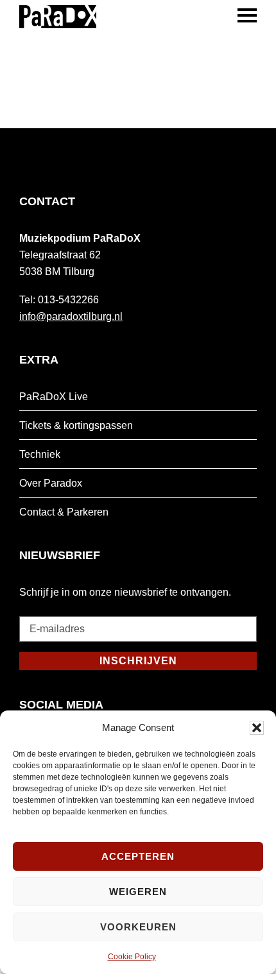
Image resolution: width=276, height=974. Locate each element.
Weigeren (138, 891)
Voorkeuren (138, 926)
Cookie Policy (132, 956)
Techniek (39, 454)
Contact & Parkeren (63, 512)
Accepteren (138, 856)
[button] (256, 727)
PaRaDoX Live (53, 396)
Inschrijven (138, 660)
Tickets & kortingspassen (76, 425)
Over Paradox (50, 483)
